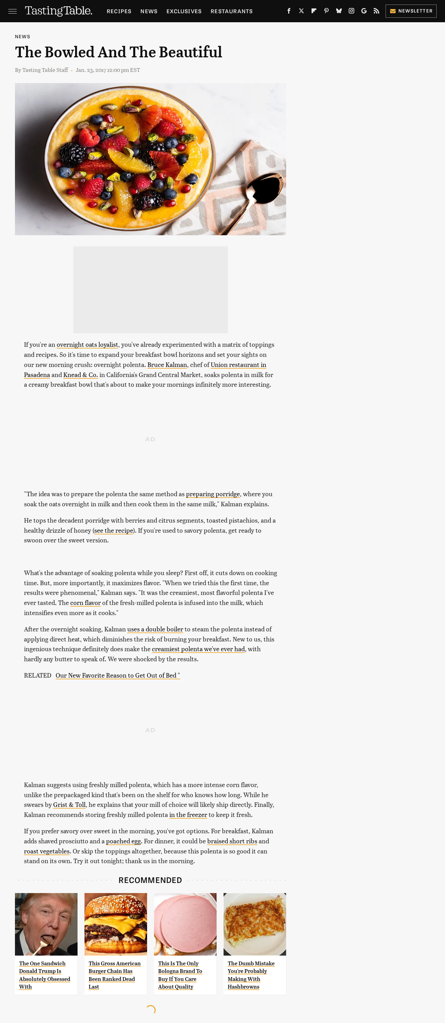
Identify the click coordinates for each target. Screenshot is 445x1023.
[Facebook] (288, 12)
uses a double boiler (155, 628)
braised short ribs (232, 840)
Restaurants (232, 11)
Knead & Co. (80, 374)
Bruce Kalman (167, 364)
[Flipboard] (313, 12)
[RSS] (376, 12)
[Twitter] (301, 12)
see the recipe (113, 530)
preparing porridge (213, 493)
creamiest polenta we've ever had (198, 648)
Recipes (119, 11)
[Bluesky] (338, 12)
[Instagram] (351, 12)
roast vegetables (47, 850)
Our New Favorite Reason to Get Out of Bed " (118, 675)
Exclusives (184, 11)
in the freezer (188, 814)
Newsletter (415, 10)
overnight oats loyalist (87, 344)
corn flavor (85, 602)
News (148, 11)
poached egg (123, 840)
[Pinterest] (326, 12)
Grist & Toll (69, 804)
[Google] (364, 12)
